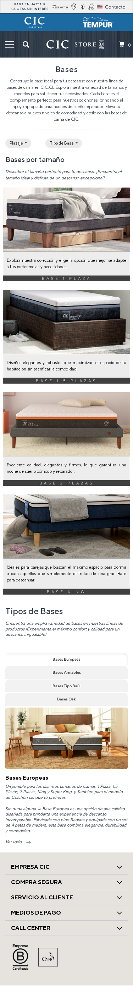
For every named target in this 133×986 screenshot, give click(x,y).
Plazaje (17, 143)
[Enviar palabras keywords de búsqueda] (26, 44)
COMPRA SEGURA (36, 882)
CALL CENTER (30, 928)
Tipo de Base (62, 143)
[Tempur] (99, 22)
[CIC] (35, 22)
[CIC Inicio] (71, 44)
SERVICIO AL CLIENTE (42, 897)
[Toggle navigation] (9, 44)
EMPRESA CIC (30, 866)
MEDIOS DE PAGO (36, 912)
